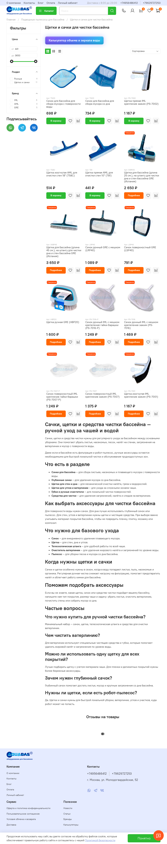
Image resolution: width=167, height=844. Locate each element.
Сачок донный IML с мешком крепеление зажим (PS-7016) (141, 325)
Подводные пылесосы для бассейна (42, 19)
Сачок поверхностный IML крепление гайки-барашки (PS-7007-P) (62, 396)
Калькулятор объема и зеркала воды (74, 40)
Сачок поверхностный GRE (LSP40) (140, 249)
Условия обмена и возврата (21, 819)
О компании (14, 2)
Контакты (29, 2)
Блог (41, 2)
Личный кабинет (67, 2)
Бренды (67, 819)
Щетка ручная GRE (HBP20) (62, 322)
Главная (11, 19)
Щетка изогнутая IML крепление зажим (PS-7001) (141, 395)
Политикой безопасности (100, 840)
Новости (67, 808)
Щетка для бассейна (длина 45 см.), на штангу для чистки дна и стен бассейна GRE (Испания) (63, 252)
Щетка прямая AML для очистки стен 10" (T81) (99, 174)
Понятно (144, 838)
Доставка (11, 824)
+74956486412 (129, 2)
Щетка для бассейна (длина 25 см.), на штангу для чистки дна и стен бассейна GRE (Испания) (141, 177)
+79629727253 (151, 2)
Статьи (66, 813)
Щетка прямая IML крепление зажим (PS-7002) (141, 102)
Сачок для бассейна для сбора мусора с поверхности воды (63, 103)
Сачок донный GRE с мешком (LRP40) (102, 249)
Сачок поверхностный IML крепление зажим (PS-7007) (102, 395)
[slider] (11, 61)
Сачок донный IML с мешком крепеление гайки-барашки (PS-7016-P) (102, 325)
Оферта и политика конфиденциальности (28, 808)
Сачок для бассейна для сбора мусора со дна (99, 102)
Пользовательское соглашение (23, 813)
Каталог (49, 10)
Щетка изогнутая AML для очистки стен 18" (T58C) (61, 174)
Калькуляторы (70, 824)
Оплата (50, 2)
